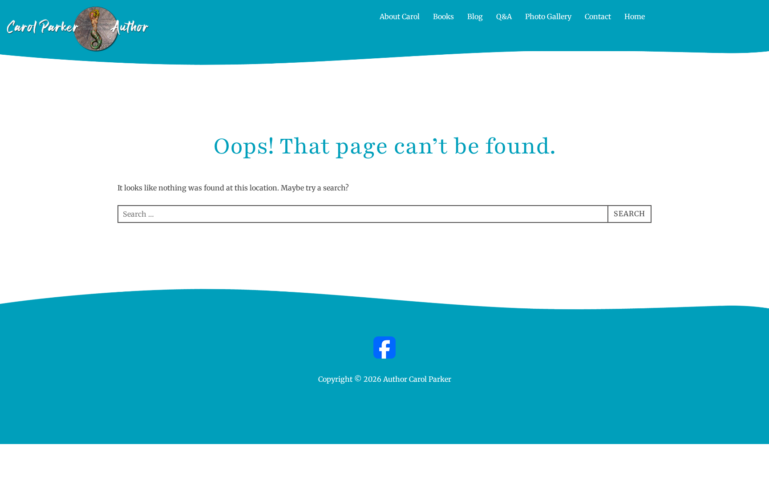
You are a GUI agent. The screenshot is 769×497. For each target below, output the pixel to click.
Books (443, 16)
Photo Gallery (548, 16)
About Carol (400, 16)
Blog (475, 16)
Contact (598, 16)
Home (634, 16)
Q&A (504, 16)
